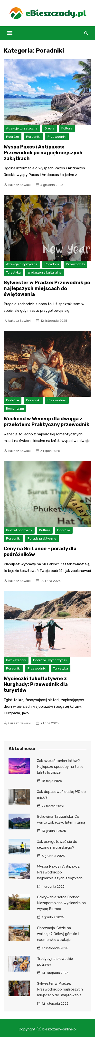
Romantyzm (15, 408)
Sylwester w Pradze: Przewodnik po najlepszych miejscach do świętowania (47, 288)
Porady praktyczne (42, 538)
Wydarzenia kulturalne (45, 272)
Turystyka (13, 272)
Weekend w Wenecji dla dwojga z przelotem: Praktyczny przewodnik (46, 421)
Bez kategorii (16, 660)
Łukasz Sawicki (19, 185)
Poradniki (33, 136)
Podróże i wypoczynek (50, 660)
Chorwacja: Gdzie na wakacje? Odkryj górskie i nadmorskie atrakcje (58, 934)
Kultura (66, 128)
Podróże (12, 136)
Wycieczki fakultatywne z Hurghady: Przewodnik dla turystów (36, 684)
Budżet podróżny (19, 530)
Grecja (49, 128)
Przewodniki (57, 136)
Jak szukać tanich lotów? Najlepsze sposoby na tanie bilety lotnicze (60, 767)
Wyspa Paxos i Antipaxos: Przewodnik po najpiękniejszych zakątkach (43, 152)
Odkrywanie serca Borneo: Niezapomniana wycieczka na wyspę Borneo (61, 903)
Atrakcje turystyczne (22, 128)
